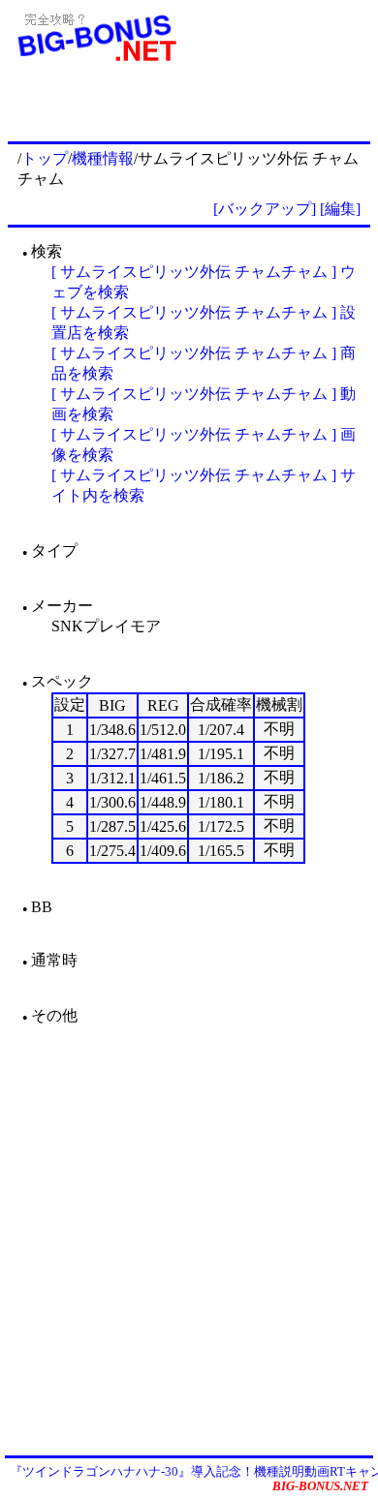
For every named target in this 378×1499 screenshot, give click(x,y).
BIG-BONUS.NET (320, 1486)
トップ (44, 158)
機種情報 (103, 158)
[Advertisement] (189, 1239)
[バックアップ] (264, 208)
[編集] (340, 208)
